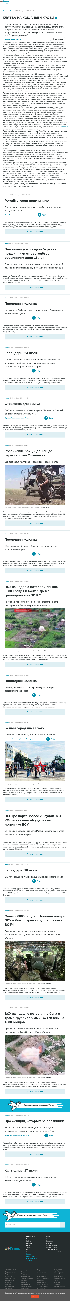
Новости (29, 1239)
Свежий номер (30, 1236)
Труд (44, 215)
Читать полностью (35, 232)
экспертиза (64, 127)
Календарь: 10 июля (21, 870)
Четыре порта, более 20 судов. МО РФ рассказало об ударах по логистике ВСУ (33, 820)
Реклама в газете (51, 1247)
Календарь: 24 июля (21, 353)
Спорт (28, 1245)
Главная (5, 11)
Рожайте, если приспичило (27, 200)
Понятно (35, 1296)
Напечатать (59, 39)
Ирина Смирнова (10, 215)
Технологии (29, 1252)
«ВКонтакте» (47, 507)
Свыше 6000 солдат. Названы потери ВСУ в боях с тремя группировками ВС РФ (35, 920)
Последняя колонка (21, 303)
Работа (28, 1241)
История (29, 1243)
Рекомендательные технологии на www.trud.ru (54, 1251)
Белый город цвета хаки (25, 728)
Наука (28, 1249)
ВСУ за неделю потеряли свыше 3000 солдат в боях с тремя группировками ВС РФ (31, 591)
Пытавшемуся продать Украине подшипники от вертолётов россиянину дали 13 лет (30, 253)
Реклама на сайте (51, 1245)
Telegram (29, 1260)
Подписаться (62, 1225)
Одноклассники (31, 1258)
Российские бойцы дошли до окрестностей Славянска (28, 453)
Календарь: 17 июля (21, 1170)
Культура (49, 1243)
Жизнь (12, 11)
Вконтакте (29, 1254)
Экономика (49, 1241)
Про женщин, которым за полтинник (34, 1121)
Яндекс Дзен (30, 1256)
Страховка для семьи (22, 404)
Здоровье (29, 1247)
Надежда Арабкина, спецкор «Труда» (17, 418)
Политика (49, 1239)
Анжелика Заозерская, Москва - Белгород (19, 739)
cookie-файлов (60, 1293)
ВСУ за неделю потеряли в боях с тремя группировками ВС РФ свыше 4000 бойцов (34, 1018)
